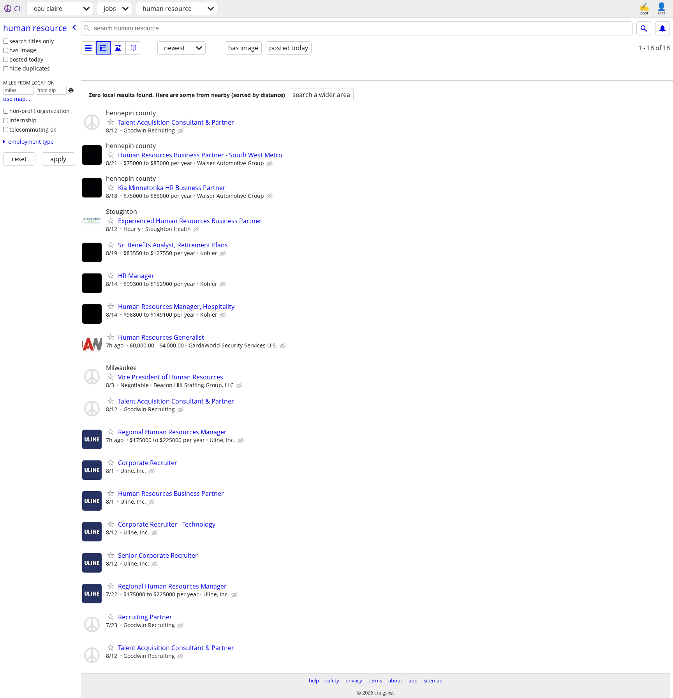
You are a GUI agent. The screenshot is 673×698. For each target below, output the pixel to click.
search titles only (31, 41)
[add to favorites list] (110, 122)
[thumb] (103, 48)
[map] (132, 48)
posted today (26, 59)
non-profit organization (39, 111)
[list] (88, 48)
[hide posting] (181, 131)
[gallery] (118, 48)
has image (22, 50)
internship (23, 120)
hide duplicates (29, 68)
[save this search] (662, 28)
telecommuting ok (32, 129)
